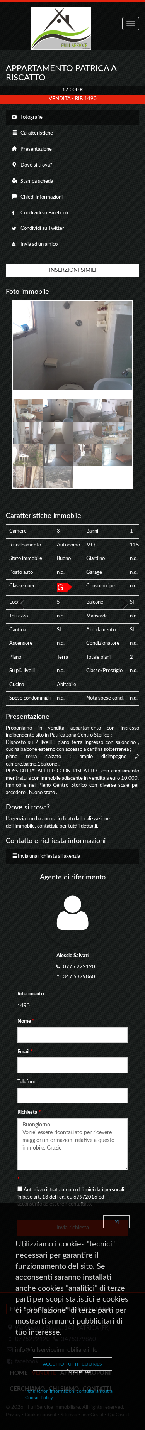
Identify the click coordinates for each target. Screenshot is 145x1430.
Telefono (27, 1081)
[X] (116, 1221)
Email (25, 1051)
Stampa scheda (36, 181)
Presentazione (35, 149)
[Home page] (72, 28)
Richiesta (29, 1112)
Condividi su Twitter (41, 228)
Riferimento (30, 994)
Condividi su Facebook (44, 213)
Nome (25, 1021)
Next (120, 603)
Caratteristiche (36, 133)
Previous (24, 603)
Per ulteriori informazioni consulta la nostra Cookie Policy (69, 1394)
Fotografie (31, 117)
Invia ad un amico (38, 244)
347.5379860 (79, 977)
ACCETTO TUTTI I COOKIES (72, 1364)
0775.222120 (79, 967)
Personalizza (78, 1371)
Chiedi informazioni (41, 197)
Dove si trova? (35, 165)
